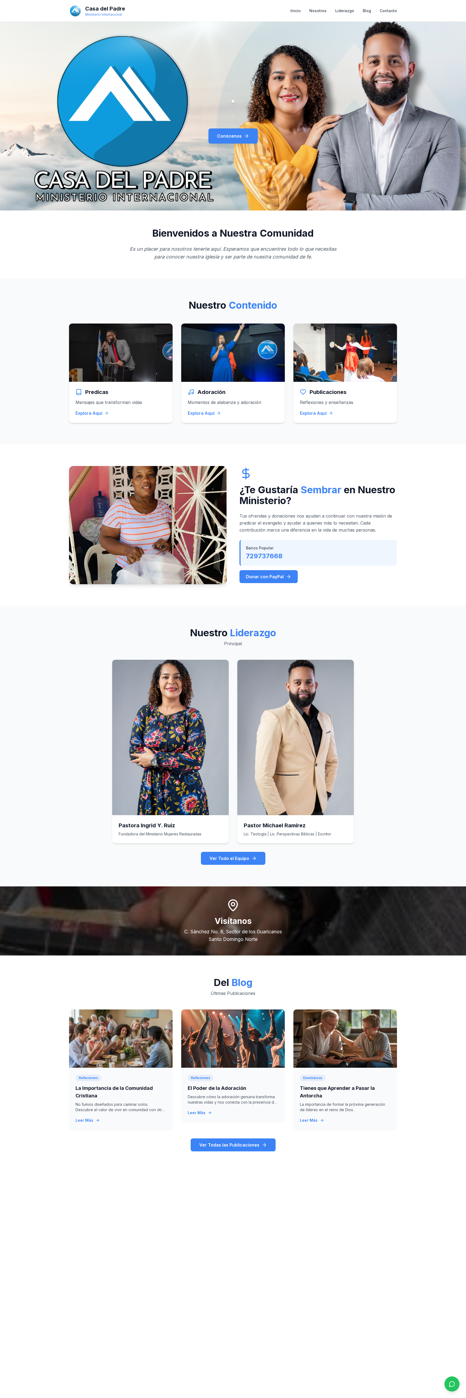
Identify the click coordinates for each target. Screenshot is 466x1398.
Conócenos (229, 136)
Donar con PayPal (265, 576)
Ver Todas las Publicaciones (229, 1145)
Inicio (295, 10)
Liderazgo (344, 10)
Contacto (388, 10)
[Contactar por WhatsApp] (452, 1384)
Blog (367, 10)
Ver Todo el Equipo (229, 858)
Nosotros (318, 10)
